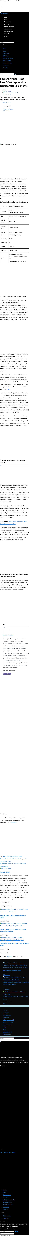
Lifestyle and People (8, 58)
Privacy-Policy (7, 1216)
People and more (7, 1025)
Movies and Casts (7, 63)
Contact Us (5, 65)
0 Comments (6, 111)
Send (16, 1231)
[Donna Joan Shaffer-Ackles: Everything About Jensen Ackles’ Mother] (16, 979)
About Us (5, 68)
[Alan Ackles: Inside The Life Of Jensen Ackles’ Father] (16, 994)
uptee (20, 856)
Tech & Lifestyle (7, 60)
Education (6, 1012)
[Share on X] (16, 1093)
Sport (4, 1029)
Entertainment (6, 53)
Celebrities (5, 55)
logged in (9, 956)
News (4, 51)
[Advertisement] (14, 128)
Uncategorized (7, 1034)
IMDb (8, 389)
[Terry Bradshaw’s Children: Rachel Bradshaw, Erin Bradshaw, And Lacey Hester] (16, 965)
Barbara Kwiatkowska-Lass (10, 856)
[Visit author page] (5, 868)
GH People (6, 1017)
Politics (5, 1027)
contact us (13, 822)
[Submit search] (15, 74)
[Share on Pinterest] (16, 1149)
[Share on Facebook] (16, 1121)
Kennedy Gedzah (7, 102)
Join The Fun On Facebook (8, 1152)
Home (4, 48)
